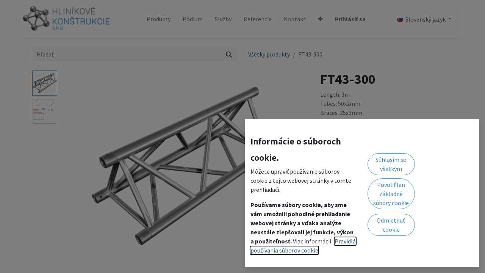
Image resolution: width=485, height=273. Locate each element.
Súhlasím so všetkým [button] (391, 164)
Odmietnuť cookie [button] (391, 225)
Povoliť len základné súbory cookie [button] (391, 194)
